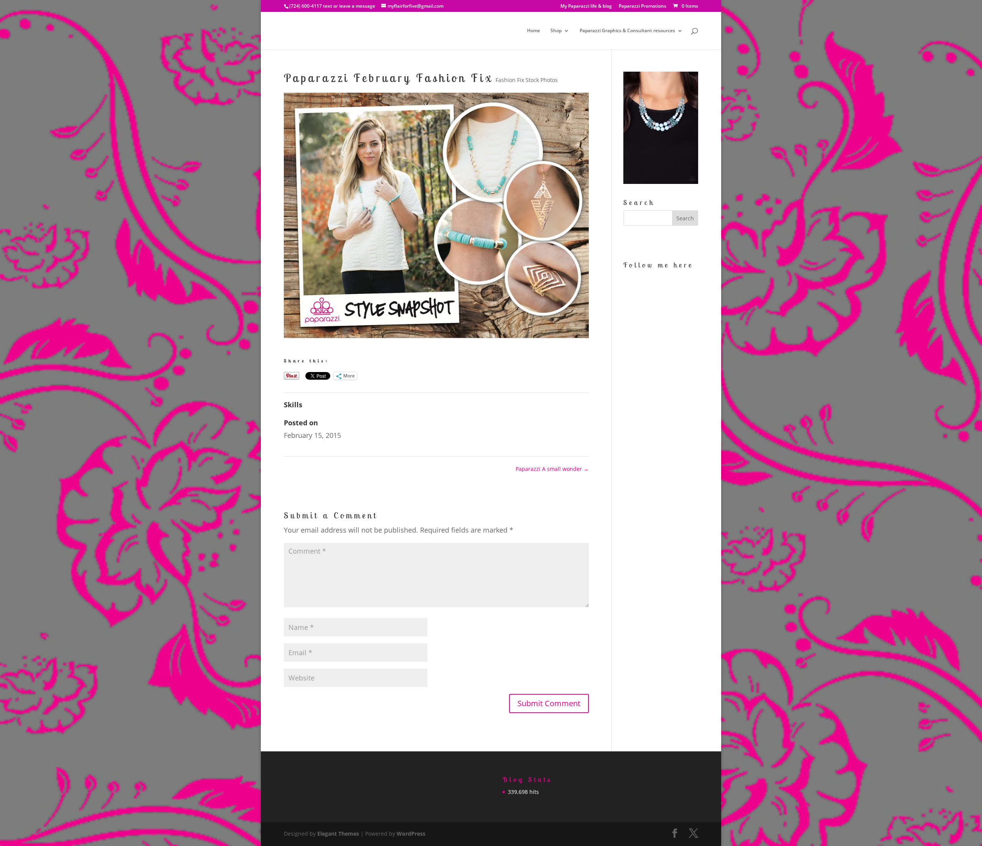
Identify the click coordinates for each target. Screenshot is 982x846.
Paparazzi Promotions (642, 6)
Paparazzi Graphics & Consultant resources (627, 31)
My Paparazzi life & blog (586, 6)
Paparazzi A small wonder (552, 468)
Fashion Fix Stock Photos (527, 80)
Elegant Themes (338, 833)
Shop (556, 31)
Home (533, 31)
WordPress (411, 833)
